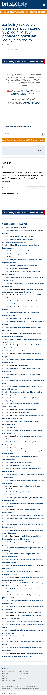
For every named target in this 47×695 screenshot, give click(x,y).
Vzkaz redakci (23, 673)
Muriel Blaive (14, 577)
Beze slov (13, 427)
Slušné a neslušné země (18, 227)
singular (22, 448)
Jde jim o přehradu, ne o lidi (27, 409)
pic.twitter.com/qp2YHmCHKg (23, 93)
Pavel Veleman (15, 536)
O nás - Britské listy (8, 671)
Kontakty (5, 673)
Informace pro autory (25, 676)
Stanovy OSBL (23, 671)
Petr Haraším (14, 295)
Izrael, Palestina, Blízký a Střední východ (19, 126)
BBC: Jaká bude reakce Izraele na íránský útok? (26, 612)
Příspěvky (22, 678)
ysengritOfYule (24, 268)
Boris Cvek (14, 333)
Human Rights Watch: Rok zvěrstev (21, 236)
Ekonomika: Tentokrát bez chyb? (20, 318)
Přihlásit (5, 167)
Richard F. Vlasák (16, 354)
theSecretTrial (23, 365)
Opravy (4, 676)
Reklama (5, 678)
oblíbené (41, 188)
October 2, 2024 (31, 102)
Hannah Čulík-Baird (16, 510)
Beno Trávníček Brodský (18, 289)
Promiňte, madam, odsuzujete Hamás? (22, 251)
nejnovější (31, 188)
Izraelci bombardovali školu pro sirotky (22, 462)
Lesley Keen (14, 268)
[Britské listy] (23, 61)
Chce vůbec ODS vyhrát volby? (20, 465)
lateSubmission (24, 412)
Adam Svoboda (15, 615)
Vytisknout (8, 134)
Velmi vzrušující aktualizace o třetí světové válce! (26, 351)
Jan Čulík (13, 436)
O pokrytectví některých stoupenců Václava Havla (26, 621)
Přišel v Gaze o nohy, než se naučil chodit (23, 265)
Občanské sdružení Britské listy (24, 687)
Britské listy (19, 5)
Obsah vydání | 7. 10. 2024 (14, 223)
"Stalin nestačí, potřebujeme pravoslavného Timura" (27, 515)
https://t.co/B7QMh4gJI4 (30, 91)
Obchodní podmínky (8, 680)
